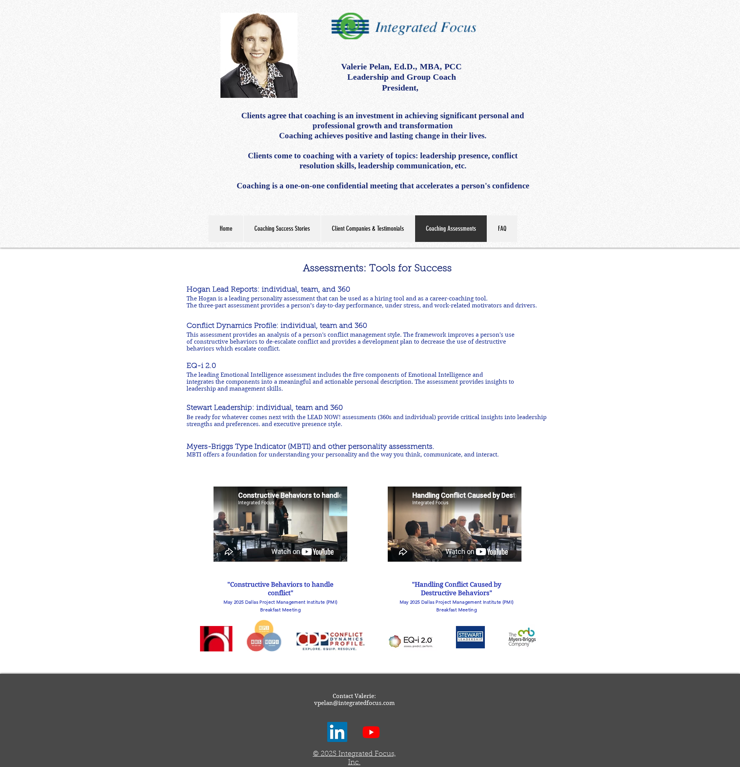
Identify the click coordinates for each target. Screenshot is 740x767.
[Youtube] (371, 732)
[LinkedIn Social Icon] (337, 732)
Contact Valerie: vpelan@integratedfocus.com (354, 700)
